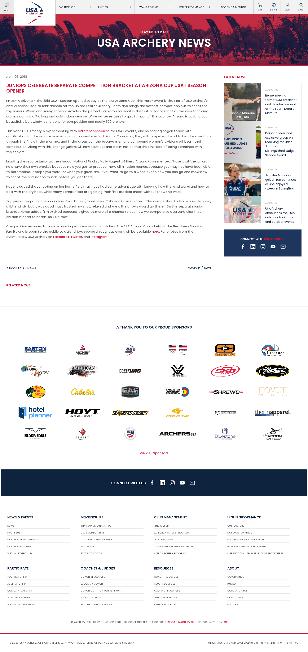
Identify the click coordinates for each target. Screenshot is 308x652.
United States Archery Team (245, 539)
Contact (223, 622)
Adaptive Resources (167, 590)
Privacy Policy (74, 642)
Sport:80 (293, 642)
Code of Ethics (237, 590)
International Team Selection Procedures (255, 553)
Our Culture (235, 525)
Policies (232, 604)
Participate (67, 7)
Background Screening (96, 604)
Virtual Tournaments (21, 604)
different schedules (94, 131)
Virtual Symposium (19, 553)
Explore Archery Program (171, 532)
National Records (19, 546)
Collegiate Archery (20, 590)
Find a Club (161, 525)
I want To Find (148, 7)
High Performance (190, 7)
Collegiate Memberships (97, 539)
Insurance (88, 546)
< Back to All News (21, 268)
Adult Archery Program (170, 553)
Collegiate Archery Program (173, 546)
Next (207, 268)
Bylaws (232, 583)
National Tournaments (22, 539)
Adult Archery (17, 583)
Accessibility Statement (120, 642)
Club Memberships (92, 532)
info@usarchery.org (181, 622)
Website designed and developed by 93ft (234, 642)
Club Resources (165, 583)
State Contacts (91, 553)
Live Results (15, 532)
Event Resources (165, 604)
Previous (194, 268)
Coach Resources (93, 577)
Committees (235, 597)
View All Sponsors (154, 453)
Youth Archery (17, 577)
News (10, 525)
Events (103, 7)
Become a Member (233, 7)
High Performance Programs (247, 546)
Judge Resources (165, 597)
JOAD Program (163, 539)
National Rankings (239, 532)
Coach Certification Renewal (101, 590)
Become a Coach (92, 583)
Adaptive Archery (18, 597)
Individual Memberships (96, 525)
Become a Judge (91, 597)
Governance (235, 577)
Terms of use (94, 642)
